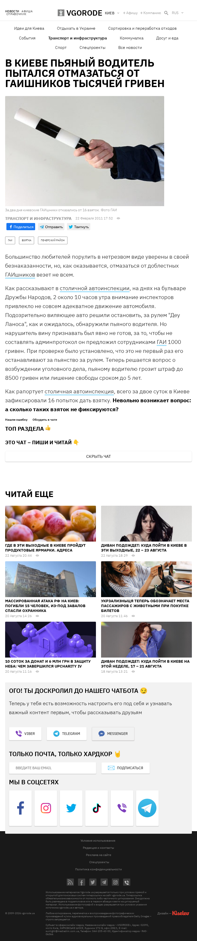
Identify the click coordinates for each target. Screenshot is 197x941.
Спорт (61, 47)
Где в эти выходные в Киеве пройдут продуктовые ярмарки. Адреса (45, 548)
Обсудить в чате (45, 419)
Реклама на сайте (98, 855)
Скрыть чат (98, 456)
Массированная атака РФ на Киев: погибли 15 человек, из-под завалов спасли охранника (45, 605)
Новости (12, 11)
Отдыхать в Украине (76, 28)
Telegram (71, 733)
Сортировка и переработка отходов (142, 28)
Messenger (117, 733)
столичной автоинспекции (95, 288)
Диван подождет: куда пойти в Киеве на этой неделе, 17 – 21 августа (145, 664)
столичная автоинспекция (79, 391)
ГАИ (161, 341)
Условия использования (98, 840)
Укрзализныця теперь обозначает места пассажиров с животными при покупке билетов (145, 605)
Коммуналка (131, 37)
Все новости (130, 47)
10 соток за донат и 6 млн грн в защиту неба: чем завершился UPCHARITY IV (48, 664)
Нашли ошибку (16, 419)
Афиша (27, 11)
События (27, 37)
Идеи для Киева (29, 28)
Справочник (16, 14)
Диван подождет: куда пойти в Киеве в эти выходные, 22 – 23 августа (144, 548)
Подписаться (130, 768)
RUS (175, 13)
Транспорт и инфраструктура (77, 37)
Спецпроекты (92, 47)
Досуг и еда (167, 37)
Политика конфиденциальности (98, 869)
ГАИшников (20, 274)
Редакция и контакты (98, 848)
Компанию (152, 13)
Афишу (132, 13)
